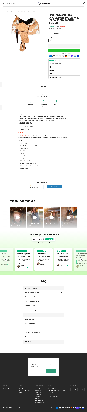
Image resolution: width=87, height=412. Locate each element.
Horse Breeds (51, 392)
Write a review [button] (54, 186)
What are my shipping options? (32, 301)
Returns (20, 392)
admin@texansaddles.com (8, 388)
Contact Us (52, 8)
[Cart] (83, 3)
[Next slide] (81, 259)
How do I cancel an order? (30, 336)
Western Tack (29, 8)
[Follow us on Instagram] (79, 389)
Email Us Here (59, 77)
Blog (70, 8)
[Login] (81, 3)
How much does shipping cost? (32, 292)
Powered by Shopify (30, 407)
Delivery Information (39, 402)
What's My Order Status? (24, 390)
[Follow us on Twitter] (75, 389)
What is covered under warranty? (32, 346)
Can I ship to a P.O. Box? (30, 305)
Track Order (37, 388)
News (49, 394)
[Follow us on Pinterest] (82, 389)
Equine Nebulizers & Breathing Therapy (57, 390)
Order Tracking (44, 8)
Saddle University (52, 388)
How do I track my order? (30, 296)
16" (50, 40)
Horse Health (36, 8)
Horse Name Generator (53, 396)
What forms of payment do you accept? (34, 332)
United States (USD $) (7, 407)
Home (4, 11)
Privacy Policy (38, 394)
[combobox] (14, 3)
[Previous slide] (5, 259)
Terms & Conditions (39, 400)
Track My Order (22, 388)
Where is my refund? (29, 328)
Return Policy (38, 390)
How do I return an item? (30, 319)
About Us (59, 8)
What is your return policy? (31, 323)
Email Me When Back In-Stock (64, 50)
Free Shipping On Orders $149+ (54, 28)
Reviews (65, 8)
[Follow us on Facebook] (72, 389)
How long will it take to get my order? (33, 310)
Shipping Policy (38, 392)
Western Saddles (20, 8)
